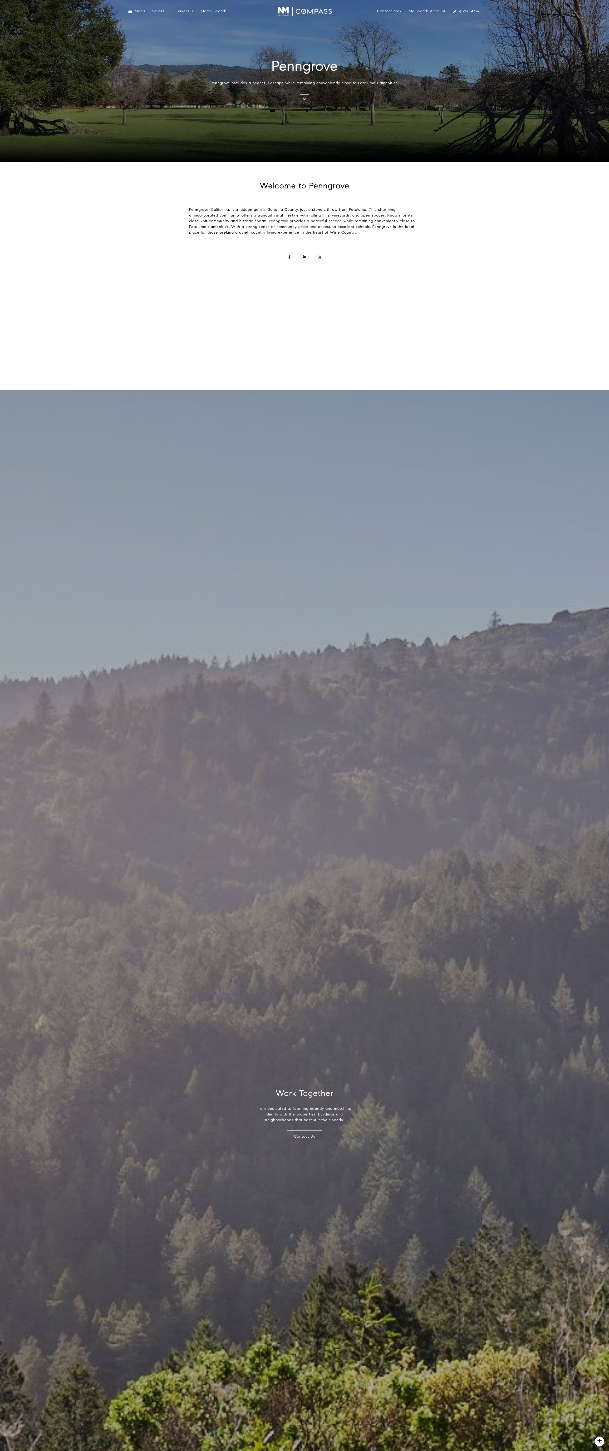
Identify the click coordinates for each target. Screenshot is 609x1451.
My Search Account (427, 11)
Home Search (213, 11)
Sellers (158, 11)
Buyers (183, 11)
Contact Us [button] (304, 1136)
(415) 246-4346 (467, 11)
